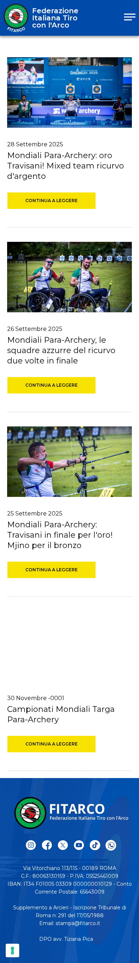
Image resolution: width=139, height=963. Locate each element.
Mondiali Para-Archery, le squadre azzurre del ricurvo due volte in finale (61, 350)
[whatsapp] (110, 845)
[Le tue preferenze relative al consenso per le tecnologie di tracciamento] (12, 950)
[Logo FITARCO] (16, 18)
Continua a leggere (51, 200)
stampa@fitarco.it (78, 923)
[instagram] (31, 845)
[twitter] (63, 845)
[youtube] (79, 845)
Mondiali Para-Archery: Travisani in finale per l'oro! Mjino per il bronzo (60, 535)
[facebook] (47, 845)
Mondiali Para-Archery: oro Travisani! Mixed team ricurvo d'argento (65, 166)
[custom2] (95, 845)
